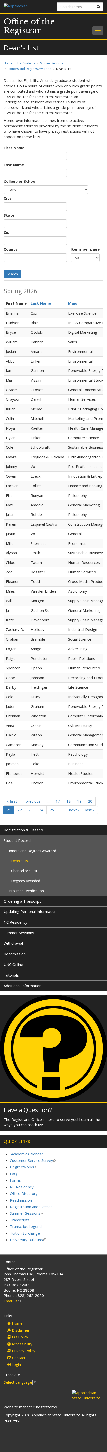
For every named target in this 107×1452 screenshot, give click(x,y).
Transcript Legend (26, 1226)
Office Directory (24, 1193)
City (7, 198)
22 (19, 809)
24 (41, 809)
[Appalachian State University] (27, 6)
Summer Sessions (19, 932)
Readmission (15, 953)
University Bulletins (28, 1239)
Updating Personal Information (30, 911)
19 (79, 801)
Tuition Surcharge (25, 1233)
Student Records (51, 63)
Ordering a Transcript (22, 901)
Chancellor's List (24, 870)
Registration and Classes (31, 1206)
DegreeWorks (23, 1166)
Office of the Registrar (29, 26)
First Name (14, 147)
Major (73, 303)
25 (52, 809)
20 (90, 801)
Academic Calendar (27, 1153)
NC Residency (15, 922)
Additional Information (22, 985)
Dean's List (20, 860)
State (9, 215)
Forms (15, 1180)
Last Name (14, 164)
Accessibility (21, 1343)
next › (74, 809)
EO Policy (19, 1336)
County (10, 249)
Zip (7, 232)
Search (12, 274)
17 (58, 801)
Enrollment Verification (25, 890)
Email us (12, 1300)
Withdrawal (13, 943)
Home (8, 63)
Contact (18, 1357)
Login (16, 1364)
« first (12, 801)
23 (30, 809)
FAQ (13, 1173)
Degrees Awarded (25, 880)
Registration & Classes (23, 829)
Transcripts (20, 1219)
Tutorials (11, 975)
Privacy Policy (23, 1350)
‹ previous (32, 801)
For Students (26, 63)
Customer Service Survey (33, 1160)
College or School (20, 181)
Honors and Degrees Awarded (29, 69)
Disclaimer (20, 1330)
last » (90, 809)
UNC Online (13, 964)
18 (68, 801)
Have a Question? (28, 1110)
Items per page (85, 249)
